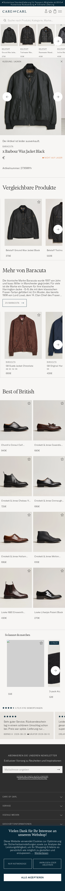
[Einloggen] (46, 11)
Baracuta (8, 146)
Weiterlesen (41, 853)
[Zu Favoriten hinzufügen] (38, 202)
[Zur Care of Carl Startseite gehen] (15, 11)
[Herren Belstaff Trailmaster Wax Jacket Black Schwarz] (27, 35)
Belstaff (6, 49)
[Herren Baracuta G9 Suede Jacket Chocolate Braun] (23, 335)
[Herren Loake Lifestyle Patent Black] (49, 588)
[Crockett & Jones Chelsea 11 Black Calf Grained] (16, 498)
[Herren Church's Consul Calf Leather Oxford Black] (16, 420)
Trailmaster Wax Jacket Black (26, 52)
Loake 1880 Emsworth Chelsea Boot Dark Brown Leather (14, 612)
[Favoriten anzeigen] (50, 11)
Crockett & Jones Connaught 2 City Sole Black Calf (48, 500)
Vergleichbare (29, 187)
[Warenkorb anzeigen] (55, 11)
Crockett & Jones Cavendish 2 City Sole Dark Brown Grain (49, 445)
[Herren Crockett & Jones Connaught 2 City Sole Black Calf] (49, 476)
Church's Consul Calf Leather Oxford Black (12, 445)
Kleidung (7, 61)
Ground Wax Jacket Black (9, 52)
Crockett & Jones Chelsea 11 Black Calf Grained (15, 500)
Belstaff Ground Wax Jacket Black (23, 250)
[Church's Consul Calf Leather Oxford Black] (16, 442)
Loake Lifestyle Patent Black (48, 612)
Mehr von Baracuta (24, 270)
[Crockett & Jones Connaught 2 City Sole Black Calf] (49, 498)
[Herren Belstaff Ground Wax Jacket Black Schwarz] (9, 35)
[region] (32, 725)
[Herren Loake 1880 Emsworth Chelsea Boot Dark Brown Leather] (16, 588)
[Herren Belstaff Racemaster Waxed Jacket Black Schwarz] (46, 35)
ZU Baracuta (12, 303)
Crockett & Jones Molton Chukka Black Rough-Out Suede (47, 556)
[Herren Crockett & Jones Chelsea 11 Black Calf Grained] (16, 476)
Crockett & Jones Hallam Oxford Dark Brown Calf (13, 556)
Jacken (17, 61)
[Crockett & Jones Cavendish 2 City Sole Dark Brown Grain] (49, 442)
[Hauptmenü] (60, 11)
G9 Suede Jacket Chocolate (19, 365)
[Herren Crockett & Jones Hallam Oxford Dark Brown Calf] (16, 532)
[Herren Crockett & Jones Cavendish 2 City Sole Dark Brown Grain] (49, 420)
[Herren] (25, 663)
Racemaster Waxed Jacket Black (45, 52)
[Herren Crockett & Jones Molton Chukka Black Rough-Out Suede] (49, 532)
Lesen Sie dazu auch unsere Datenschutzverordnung (32, 777)
